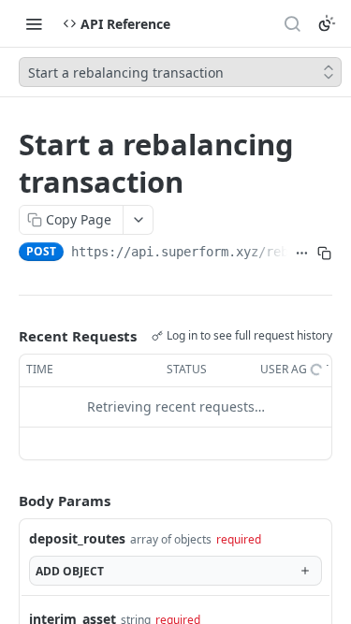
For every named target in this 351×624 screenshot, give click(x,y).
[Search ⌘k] (292, 23)
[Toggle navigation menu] (34, 23)
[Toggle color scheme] (327, 23)
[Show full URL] (302, 253)
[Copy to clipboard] (324, 253)
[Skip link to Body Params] (5, 500)
